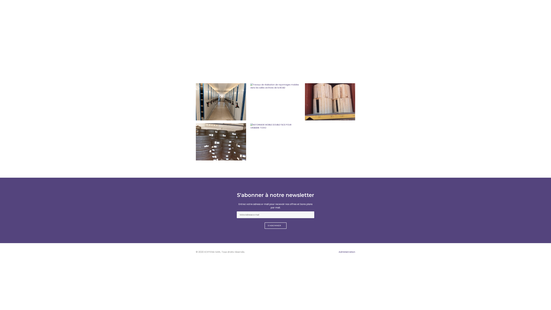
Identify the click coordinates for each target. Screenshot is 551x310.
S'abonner (275, 225)
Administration (347, 252)
